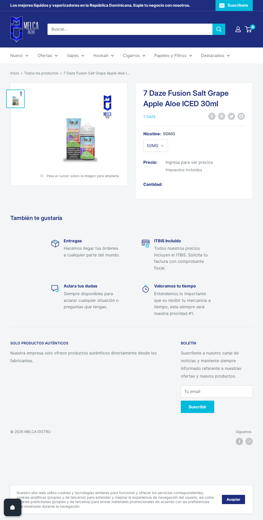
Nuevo (16, 55)
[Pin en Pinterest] (221, 116)
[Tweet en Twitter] (231, 116)
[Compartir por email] (241, 116)
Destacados (212, 55)
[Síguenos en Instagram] (249, 441)
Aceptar (233, 499)
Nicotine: (159, 133)
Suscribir (197, 406)
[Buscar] (218, 29)
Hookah (100, 55)
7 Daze (149, 116)
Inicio (14, 73)
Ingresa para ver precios (189, 162)
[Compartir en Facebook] (211, 116)
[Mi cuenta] (238, 29)
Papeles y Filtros (170, 55)
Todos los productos (41, 73)
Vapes (73, 55)
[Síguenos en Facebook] (239, 441)
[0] (248, 29)
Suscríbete (238, 5)
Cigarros (131, 55)
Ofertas (44, 55)
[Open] (12, 507)
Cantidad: (153, 184)
